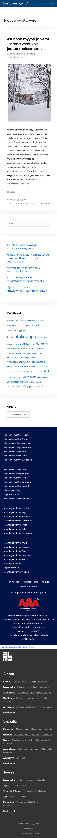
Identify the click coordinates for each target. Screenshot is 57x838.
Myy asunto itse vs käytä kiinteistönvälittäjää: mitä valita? (27, 288)
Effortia (21, 349)
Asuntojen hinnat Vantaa (17, 516)
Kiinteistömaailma (16, 361)
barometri (12, 348)
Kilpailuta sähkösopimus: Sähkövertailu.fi (27, 615)
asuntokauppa (18, 199)
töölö (41, 377)
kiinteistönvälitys (15, 366)
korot (45, 367)
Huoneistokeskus (15, 357)
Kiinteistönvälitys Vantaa (17, 443)
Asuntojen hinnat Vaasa (16, 571)
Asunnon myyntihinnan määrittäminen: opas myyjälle (25, 279)
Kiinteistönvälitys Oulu (15, 469)
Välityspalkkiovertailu (33, 386)
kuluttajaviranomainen (15, 372)
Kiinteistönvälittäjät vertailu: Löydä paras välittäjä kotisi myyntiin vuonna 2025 (28, 258)
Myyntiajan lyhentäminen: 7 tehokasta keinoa (23, 269)
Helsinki (18, 353)
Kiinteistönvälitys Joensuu (17, 481)
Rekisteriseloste (31, 581)
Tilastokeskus (29, 377)
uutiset (45, 377)
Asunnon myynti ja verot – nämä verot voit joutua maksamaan (28, 44)
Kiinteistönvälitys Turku (15, 451)
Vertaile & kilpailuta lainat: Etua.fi (18, 647)
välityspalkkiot (14, 386)
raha (41, 372)
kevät (33, 358)
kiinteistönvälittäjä (35, 361)
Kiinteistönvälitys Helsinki (16, 434)
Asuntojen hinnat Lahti (15, 528)
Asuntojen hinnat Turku (16, 524)
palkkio (36, 372)
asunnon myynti (28, 320)
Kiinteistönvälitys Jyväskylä (18, 459)
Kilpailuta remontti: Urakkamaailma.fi (29, 623)
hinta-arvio (26, 353)
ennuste (28, 348)
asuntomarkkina (13, 344)
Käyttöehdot (14, 581)
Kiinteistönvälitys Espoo (16, 439)
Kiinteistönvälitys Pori (15, 477)
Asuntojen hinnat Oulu (15, 542)
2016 (8, 321)
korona (38, 366)
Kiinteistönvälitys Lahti (15, 455)
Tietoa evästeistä (28, 586)
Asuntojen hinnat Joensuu (17, 555)
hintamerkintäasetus (38, 353)
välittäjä (28, 382)
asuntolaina (42, 337)
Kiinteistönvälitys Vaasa (16, 498)
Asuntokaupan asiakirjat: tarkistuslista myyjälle (22, 246)
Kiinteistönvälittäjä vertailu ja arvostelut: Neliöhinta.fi (28, 619)
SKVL (46, 371)
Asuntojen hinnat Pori (15, 551)
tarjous (17, 377)
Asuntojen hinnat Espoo (16, 512)
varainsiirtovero (40, 203)
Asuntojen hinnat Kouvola (17, 559)
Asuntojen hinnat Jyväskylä (18, 533)
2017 (12, 321)
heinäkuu (11, 353)
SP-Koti (10, 377)
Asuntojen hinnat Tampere (18, 520)
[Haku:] (28, 223)
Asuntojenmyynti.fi (15, 3)
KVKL (27, 371)
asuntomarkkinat (32, 344)
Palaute (45, 581)
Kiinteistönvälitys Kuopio (16, 473)
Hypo (27, 357)
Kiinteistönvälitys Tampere (18, 447)
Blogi (12, 191)
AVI (46, 343)
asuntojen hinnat (27, 325)
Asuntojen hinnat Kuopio (16, 546)
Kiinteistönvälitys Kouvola (17, 486)
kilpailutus (29, 366)
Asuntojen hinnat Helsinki (16, 508)
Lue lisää (25, 183)
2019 (16, 320)
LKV (31, 372)
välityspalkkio (37, 382)
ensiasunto (38, 349)
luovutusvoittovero (18, 203)
